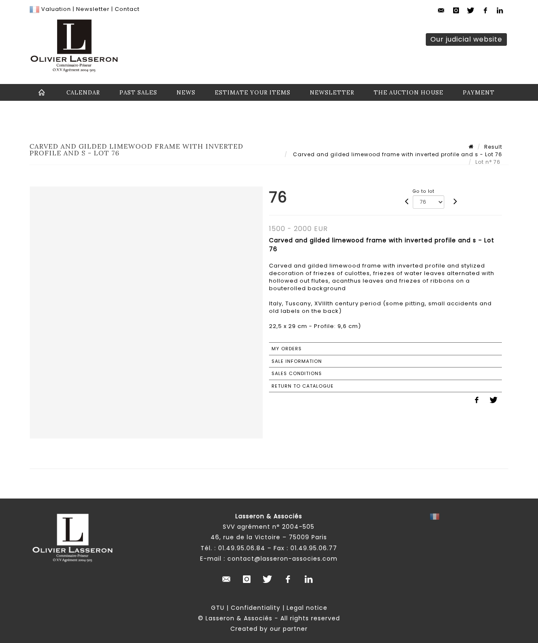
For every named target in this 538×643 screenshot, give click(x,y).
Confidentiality (255, 608)
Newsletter (92, 9)
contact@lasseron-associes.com (282, 558)
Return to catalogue (303, 386)
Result (493, 146)
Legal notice (307, 608)
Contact (127, 9)
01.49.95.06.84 (241, 548)
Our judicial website (466, 39)
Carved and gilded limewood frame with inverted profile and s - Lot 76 (396, 154)
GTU (217, 608)
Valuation (56, 9)
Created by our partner (269, 629)
